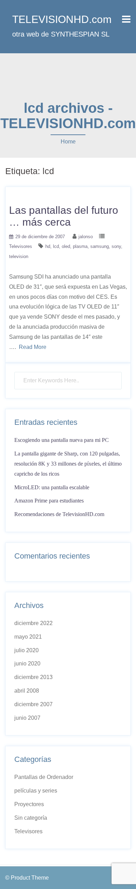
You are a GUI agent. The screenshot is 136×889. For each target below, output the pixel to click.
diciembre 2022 (33, 623)
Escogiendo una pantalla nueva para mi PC (61, 440)
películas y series (35, 791)
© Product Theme (27, 878)
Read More (32, 347)
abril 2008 (26, 691)
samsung (99, 246)
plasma (80, 246)
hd (47, 246)
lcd (56, 246)
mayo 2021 (28, 637)
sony (116, 246)
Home (68, 142)
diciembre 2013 (33, 677)
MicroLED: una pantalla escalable (51, 487)
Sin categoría (30, 818)
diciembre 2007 (33, 704)
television (18, 256)
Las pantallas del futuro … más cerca (63, 216)
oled (66, 246)
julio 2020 (26, 650)
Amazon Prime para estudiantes (49, 501)
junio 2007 (27, 718)
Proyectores (29, 804)
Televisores (20, 246)
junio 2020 (27, 663)
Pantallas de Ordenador (43, 777)
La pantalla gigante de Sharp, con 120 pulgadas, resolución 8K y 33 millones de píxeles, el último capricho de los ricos (68, 464)
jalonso (85, 236)
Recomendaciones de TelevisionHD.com (59, 514)
